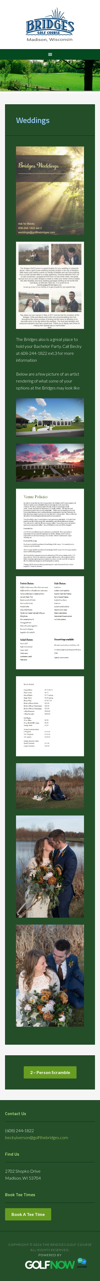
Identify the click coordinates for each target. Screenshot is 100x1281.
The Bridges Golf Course (50, 25)
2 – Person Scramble (50, 1072)
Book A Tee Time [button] (28, 1214)
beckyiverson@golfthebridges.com (36, 1137)
